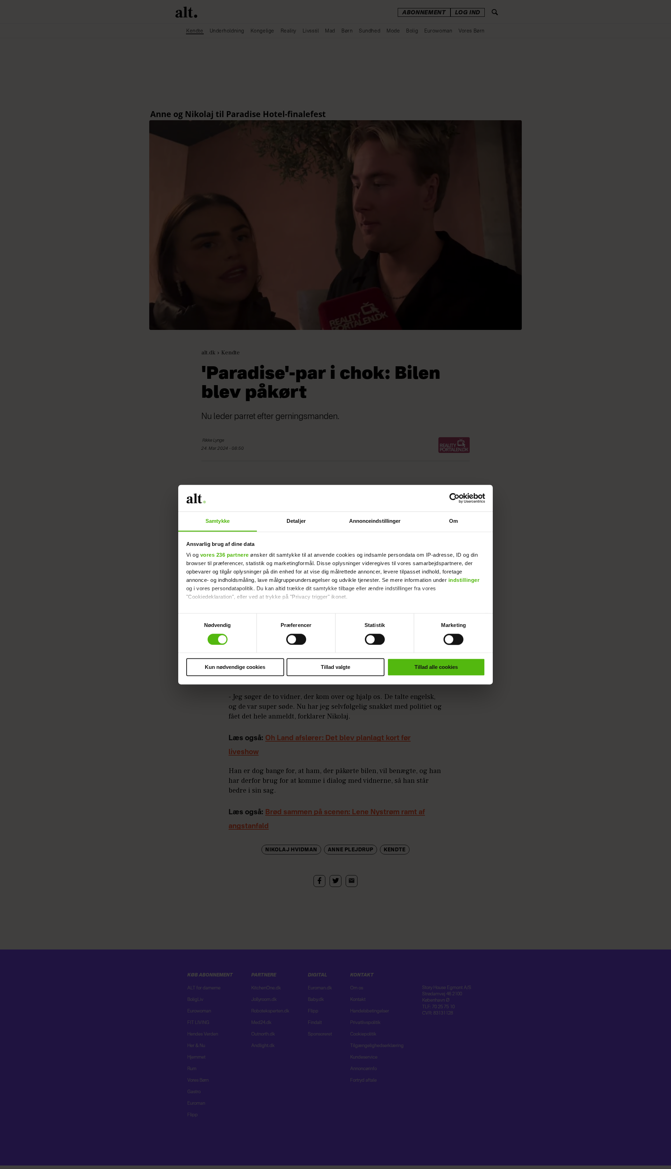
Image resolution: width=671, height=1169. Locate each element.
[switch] (296, 639)
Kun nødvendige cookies (235, 667)
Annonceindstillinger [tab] (375, 521)
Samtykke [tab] (217, 521)
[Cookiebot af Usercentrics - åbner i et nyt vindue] (454, 498)
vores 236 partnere (224, 555)
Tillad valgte (335, 667)
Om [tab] (453, 521)
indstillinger (464, 580)
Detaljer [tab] (296, 521)
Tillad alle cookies (436, 667)
